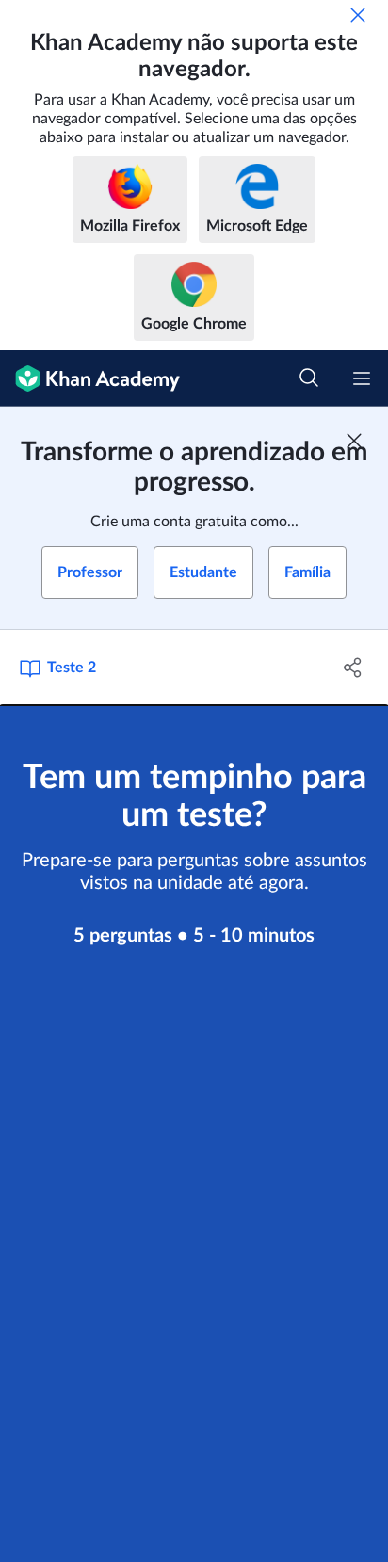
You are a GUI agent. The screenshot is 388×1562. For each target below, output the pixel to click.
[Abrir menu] (361, 378)
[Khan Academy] (90, 378)
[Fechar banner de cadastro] (354, 440)
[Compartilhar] (352, 667)
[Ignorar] (358, 15)
